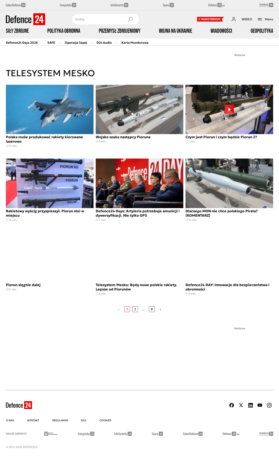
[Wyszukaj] (130, 19)
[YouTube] (260, 405)
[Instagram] (269, 405)
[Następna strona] (160, 309)
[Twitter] (241, 405)
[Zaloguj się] (233, 19)
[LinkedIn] (250, 405)
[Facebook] (232, 405)
